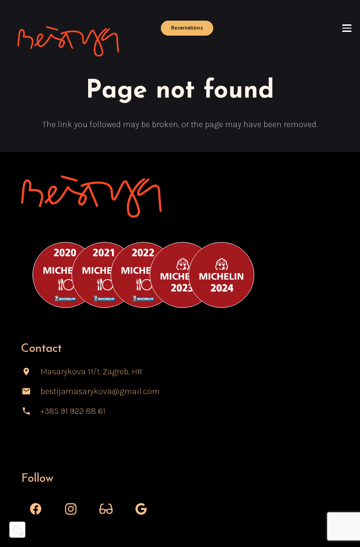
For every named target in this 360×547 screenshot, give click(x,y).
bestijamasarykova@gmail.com (100, 391)
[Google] (141, 509)
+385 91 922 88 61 (72, 411)
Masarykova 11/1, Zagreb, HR (91, 371)
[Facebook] (36, 509)
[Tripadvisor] (106, 509)
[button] (347, 28)
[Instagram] (71, 509)
